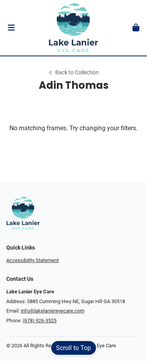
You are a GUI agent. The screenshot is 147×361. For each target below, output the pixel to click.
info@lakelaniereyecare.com (52, 311)
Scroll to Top (73, 348)
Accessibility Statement (32, 260)
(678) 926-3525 (39, 320)
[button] (11, 28)
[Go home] (73, 28)
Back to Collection (76, 72)
